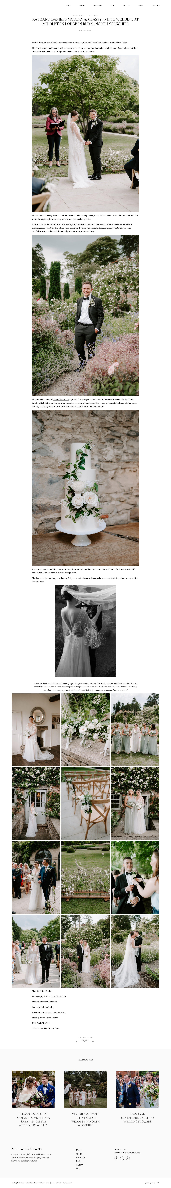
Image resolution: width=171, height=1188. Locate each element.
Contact (155, 5)
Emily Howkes (43, 1023)
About (82, 5)
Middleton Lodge (119, 42)
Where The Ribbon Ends (93, 406)
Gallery (126, 5)
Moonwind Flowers (48, 1002)
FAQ (112, 5)
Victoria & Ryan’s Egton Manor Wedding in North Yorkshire (85, 1119)
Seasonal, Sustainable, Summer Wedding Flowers (137, 1117)
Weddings (98, 5)
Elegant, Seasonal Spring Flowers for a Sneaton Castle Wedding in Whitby (33, 1119)
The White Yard (58, 1012)
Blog (141, 5)
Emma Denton (52, 1018)
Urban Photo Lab (61, 399)
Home (68, 5)
